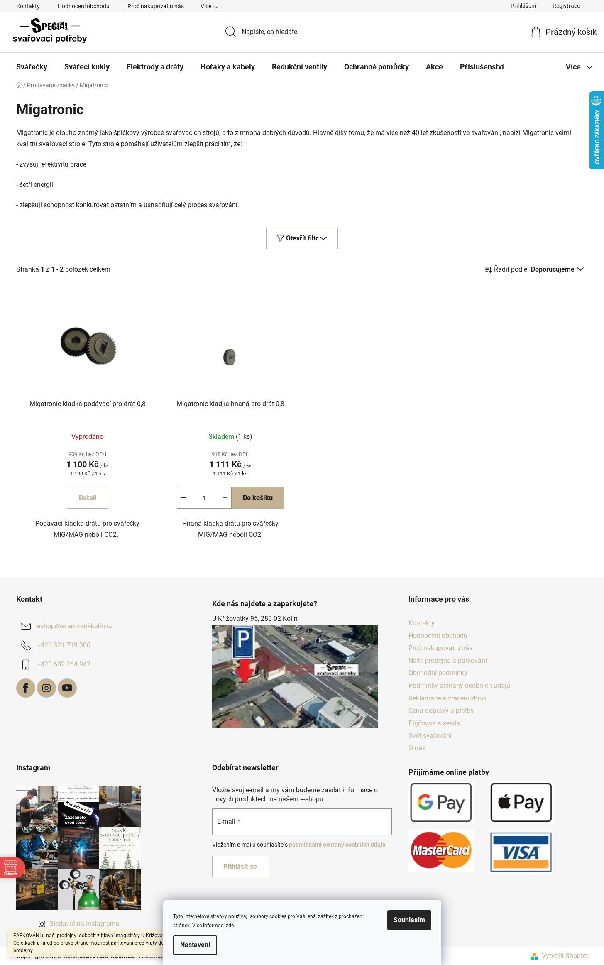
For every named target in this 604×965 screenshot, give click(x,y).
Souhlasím (409, 920)
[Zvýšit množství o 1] (225, 497)
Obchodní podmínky (437, 673)
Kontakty (28, 6)
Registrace (566, 5)
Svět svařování (430, 736)
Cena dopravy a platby (441, 711)
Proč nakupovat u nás (155, 6)
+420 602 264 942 (63, 664)
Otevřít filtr (302, 238)
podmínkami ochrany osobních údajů (337, 844)
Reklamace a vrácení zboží (447, 698)
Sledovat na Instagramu (84, 924)
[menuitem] (32, 67)
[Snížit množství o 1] (183, 497)
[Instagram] (46, 688)
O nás (416, 748)
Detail (87, 498)
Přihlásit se (240, 866)
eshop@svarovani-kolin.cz (75, 626)
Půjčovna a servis (434, 723)
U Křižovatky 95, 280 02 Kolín (255, 618)
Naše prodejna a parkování (447, 660)
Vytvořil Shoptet (565, 956)
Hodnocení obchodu (84, 6)
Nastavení (195, 945)
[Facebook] (25, 688)
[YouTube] (67, 688)
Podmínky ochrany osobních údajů (459, 685)
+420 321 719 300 (63, 645)
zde (230, 925)
